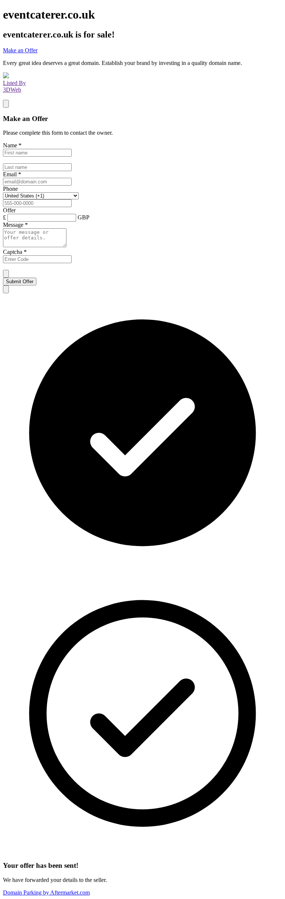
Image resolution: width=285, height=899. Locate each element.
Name (12, 145)
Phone (10, 189)
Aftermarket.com (46, 892)
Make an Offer (20, 50)
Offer (9, 210)
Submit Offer (19, 281)
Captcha (15, 252)
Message (15, 225)
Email (12, 174)
